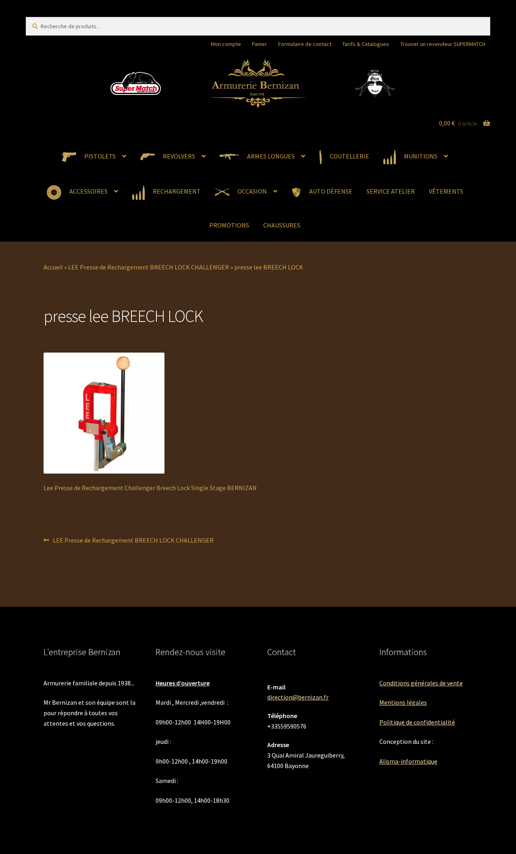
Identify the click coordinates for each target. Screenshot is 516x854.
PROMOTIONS (229, 225)
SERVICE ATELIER (390, 191)
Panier (259, 44)
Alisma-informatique (408, 761)
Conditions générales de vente (421, 683)
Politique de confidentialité (417, 722)
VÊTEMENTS (446, 191)
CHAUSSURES (281, 225)
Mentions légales (403, 702)
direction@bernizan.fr (298, 697)
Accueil (53, 267)
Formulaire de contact (304, 44)
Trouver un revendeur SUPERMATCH (442, 44)
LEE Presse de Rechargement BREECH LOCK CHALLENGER (148, 267)
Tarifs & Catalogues (365, 44)
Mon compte (226, 44)
